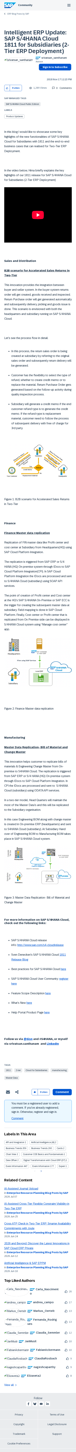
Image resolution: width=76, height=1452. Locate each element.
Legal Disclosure (57, 1424)
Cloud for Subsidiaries (36, 1070)
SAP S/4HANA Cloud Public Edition (22, 104)
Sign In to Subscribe (55, 67)
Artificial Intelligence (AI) (42, 1142)
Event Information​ (41, 1166)
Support (57, 1434)
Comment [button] (62, 1092)
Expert (62, 1166)
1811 (8, 1070)
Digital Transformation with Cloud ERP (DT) (44, 1160)
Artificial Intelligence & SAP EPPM (25, 1263)
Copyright (19, 1424)
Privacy (19, 1414)
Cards (60, 1148)
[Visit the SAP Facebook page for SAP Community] (28, 1403)
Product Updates (14, 116)
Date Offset (11, 1160)
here (63, 969)
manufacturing (59, 1070)
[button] (7, 88)
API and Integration (15, 1142)
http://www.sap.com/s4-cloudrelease (40, 945)
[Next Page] (40, 1171)
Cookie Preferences (18, 1443)
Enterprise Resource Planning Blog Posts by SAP (37, 1193)
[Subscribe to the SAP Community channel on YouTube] (41, 1403)
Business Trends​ (39, 1148)
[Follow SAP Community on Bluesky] (34, 1403)
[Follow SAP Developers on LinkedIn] (47, 1403)
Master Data (12, 1078)
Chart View (11, 1154)
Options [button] (41, 73)
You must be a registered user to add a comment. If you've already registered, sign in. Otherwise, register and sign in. (35, 1107)
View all (9, 1385)
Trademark (19, 1434)
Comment (17, 1118)
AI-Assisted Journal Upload (21, 1188)
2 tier (18, 1070)
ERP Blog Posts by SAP (18, 14)
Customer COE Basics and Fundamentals (43, 1154)
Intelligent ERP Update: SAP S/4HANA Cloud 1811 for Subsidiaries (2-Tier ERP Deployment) (36, 41)
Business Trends (14, 1148)
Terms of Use (57, 1414)
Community (25, 5)
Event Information (14, 1166)
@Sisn (28, 1038)
